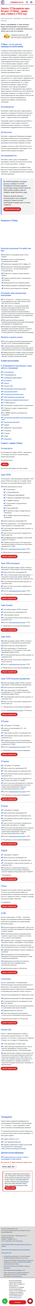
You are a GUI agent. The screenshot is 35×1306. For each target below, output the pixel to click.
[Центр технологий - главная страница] (3, 2)
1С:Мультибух (7, 439)
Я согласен (17, 1302)
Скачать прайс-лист (8, 1166)
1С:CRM (5, 436)
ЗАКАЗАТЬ (4, 464)
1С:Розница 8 (7, 380)
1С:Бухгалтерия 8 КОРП (10, 391)
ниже (25, 192)
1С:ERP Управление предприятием (13, 397)
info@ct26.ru (8, 1241)
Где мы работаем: (6, 1252)
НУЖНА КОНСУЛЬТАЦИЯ (12, 209)
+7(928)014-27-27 (16, 2)
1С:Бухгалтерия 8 (8, 372)
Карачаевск (7, 1268)
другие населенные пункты (11, 1263)
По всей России (8, 1256)
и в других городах (16, 1276)
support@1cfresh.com (14, 1142)
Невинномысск (21, 1260)
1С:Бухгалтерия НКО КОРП (11, 422)
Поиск (27, 1)
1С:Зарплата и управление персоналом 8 (15, 400)
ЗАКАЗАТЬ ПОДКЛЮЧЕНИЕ (9, 556)
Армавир (18, 1270)
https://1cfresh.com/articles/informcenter (13, 1148)
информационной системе (17, 549)
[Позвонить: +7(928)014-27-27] (5, 1301)
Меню (31, 1)
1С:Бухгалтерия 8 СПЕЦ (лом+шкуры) (14, 389)
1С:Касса (6, 383)
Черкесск (27, 1266)
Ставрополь (29, 1260)
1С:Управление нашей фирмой (12, 378)
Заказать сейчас (10, 1188)
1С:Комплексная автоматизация (13, 394)
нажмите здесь (17, 1297)
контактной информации (23, 1181)
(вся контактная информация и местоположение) (15, 1249)
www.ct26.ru (19, 1241)
